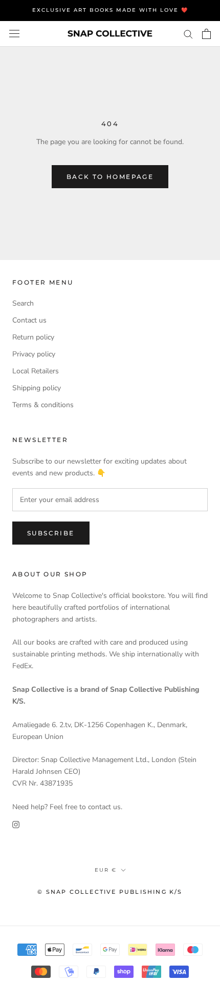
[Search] (188, 33)
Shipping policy (36, 388)
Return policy (33, 337)
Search (23, 303)
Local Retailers (35, 371)
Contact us (29, 320)
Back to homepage (110, 177)
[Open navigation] (14, 33)
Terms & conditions (43, 405)
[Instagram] (15, 824)
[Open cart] (206, 34)
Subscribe (51, 533)
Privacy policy (33, 354)
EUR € (106, 870)
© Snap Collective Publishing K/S (109, 891)
